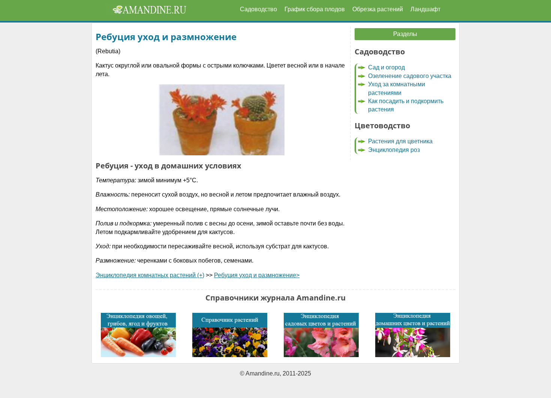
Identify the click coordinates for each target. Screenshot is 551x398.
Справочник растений (230, 335)
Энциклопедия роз (394, 150)
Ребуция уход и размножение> (256, 275)
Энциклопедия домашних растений (412, 335)
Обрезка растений (377, 9)
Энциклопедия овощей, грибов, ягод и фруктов (138, 335)
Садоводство (258, 9)
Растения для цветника (400, 141)
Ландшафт (425, 9)
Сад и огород (386, 67)
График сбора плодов (314, 9)
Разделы (405, 34)
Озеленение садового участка (409, 76)
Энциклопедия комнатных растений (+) (150, 275)
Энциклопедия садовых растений (321, 335)
